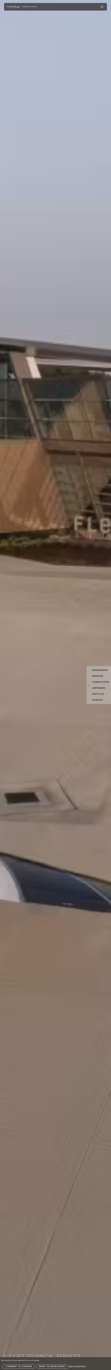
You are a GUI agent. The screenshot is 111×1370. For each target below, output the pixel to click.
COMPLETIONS (100, 682)
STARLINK (97, 700)
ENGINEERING (100, 670)
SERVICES (97, 676)
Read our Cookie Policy (77, 1366)
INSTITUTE (98, 694)
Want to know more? (52, 1366)
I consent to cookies (18, 1366)
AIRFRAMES (98, 688)
